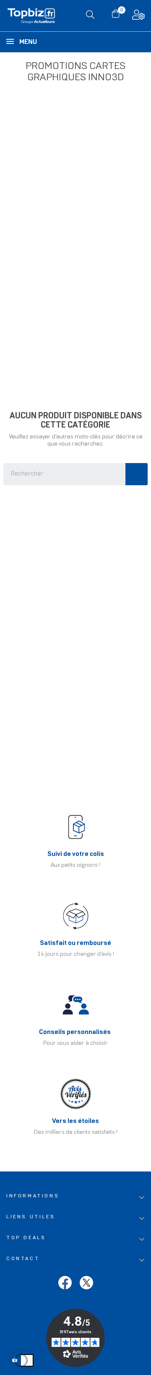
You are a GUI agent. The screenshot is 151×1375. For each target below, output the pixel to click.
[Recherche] (136, 474)
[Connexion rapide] (138, 17)
